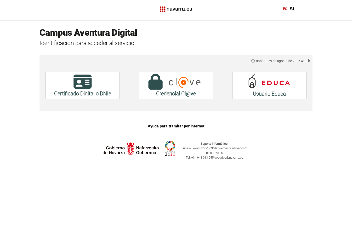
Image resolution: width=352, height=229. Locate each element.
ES (285, 9)
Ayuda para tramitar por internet (176, 126)
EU (292, 9)
